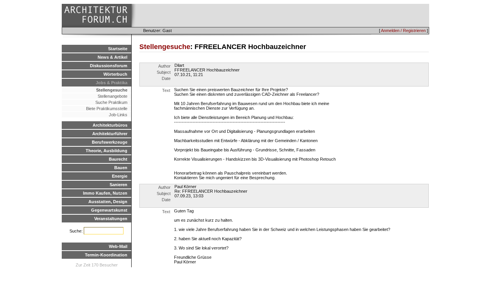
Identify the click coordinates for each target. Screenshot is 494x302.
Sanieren (118, 184)
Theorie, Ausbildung (106, 150)
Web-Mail (118, 246)
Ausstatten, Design (107, 201)
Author (164, 66)
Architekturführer (109, 133)
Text (166, 90)
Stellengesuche (111, 90)
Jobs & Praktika (111, 82)
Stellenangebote (112, 96)
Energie (119, 176)
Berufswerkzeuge (109, 142)
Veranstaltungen (110, 218)
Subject (164, 72)
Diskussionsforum (108, 65)
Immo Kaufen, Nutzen (105, 193)
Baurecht (118, 159)
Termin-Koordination (106, 255)
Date (166, 78)
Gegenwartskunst (109, 210)
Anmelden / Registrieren (403, 30)
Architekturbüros (110, 125)
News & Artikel (112, 57)
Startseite (117, 48)
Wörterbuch (115, 74)
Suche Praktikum (111, 102)
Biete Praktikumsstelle (106, 108)
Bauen (120, 167)
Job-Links (118, 114)
